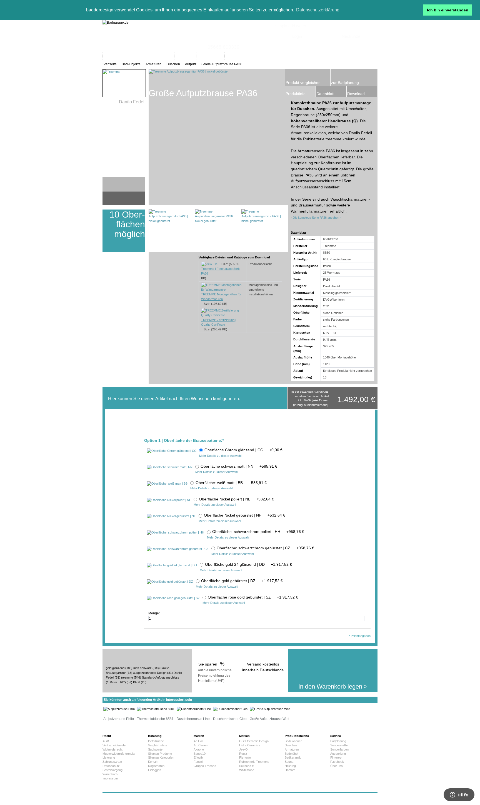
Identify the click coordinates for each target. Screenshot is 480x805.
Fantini (198, 761)
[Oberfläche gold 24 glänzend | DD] (172, 565)
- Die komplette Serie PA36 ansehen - (316, 217)
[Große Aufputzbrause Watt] (270, 709)
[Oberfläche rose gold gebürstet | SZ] (173, 598)
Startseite (109, 64)
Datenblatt (325, 93)
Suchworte (155, 749)
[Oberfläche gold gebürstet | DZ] (170, 582)
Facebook (337, 761)
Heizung (290, 765)
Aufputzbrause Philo (118, 719)
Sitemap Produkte (160, 753)
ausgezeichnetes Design (149, 672)
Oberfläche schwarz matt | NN (239, 466)
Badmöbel (291, 753)
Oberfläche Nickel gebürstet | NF (244, 515)
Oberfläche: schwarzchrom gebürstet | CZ (265, 548)
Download (356, 93)
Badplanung (338, 741)
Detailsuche (156, 741)
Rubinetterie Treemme (254, 761)
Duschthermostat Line (193, 719)
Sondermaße (339, 745)
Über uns (336, 765)
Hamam (290, 770)
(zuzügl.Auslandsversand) (311, 405)
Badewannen (293, 741)
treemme (127, 677)
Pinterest (336, 757)
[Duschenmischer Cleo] (230, 709)
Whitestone (246, 770)
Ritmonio (245, 757)
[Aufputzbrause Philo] (119, 709)
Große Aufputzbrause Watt (269, 719)
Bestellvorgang (112, 770)
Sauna (289, 761)
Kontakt (153, 761)
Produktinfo (296, 93)
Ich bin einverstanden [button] (447, 10)
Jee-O (243, 749)
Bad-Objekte (131, 64)
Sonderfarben (339, 749)
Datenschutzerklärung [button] (317, 10)
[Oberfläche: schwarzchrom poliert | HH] (175, 532)
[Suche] (324, 56)
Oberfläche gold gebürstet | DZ (242, 581)
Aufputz (190, 64)
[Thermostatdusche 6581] (155, 709)
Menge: (154, 613)
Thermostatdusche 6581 (155, 719)
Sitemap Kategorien (161, 757)
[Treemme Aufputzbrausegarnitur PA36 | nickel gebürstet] (170, 230)
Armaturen (153, 64)
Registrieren (156, 765)
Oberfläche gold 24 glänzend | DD (248, 564)
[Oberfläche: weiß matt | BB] (167, 483)
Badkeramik (293, 757)
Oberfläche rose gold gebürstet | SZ (253, 597)
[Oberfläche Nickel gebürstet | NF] (171, 516)
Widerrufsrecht (112, 749)
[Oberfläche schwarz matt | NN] (169, 467)
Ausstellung (338, 753)
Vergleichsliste (157, 745)
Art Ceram (201, 745)
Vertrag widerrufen (114, 745)
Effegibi (198, 757)
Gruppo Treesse (205, 765)
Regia (243, 753)
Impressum (110, 778)
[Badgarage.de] (240, 36)
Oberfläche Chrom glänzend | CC (243, 450)
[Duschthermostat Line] (194, 709)
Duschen (173, 64)
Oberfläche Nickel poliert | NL (236, 499)
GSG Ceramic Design (254, 741)
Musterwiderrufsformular (119, 753)
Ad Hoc (199, 741)
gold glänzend (115, 668)
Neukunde (351, 36)
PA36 (136, 682)
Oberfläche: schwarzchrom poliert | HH (258, 531)
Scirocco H (246, 765)
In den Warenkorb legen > (333, 686)
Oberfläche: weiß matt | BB (231, 482)
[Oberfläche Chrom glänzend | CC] (171, 451)
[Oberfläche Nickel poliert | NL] (169, 500)
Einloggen (154, 770)
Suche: (260, 50)
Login (297, 36)
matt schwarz (142, 668)
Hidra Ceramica (249, 745)
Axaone (199, 749)
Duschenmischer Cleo (230, 719)
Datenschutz (111, 765)
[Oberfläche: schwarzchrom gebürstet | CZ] (178, 549)
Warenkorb (110, 774)
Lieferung (108, 757)
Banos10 (200, 753)
